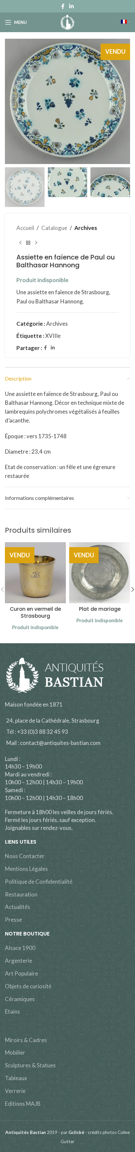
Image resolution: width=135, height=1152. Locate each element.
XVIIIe (53, 335)
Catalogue (54, 227)
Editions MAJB (23, 1103)
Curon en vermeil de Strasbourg (35, 612)
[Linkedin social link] (71, 6)
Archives (85, 227)
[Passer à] (125, 22)
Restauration (21, 894)
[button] (11, 101)
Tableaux (16, 1078)
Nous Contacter (25, 856)
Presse (13, 919)
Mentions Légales (26, 868)
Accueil (25, 227)
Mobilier (15, 1052)
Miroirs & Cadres (26, 1040)
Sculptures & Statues (30, 1065)
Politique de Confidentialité (38, 881)
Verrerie (15, 1090)
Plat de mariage (100, 609)
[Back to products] (28, 243)
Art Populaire (21, 973)
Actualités (17, 906)
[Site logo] (67, 21)
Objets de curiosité (28, 986)
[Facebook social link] (63, 6)
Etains (12, 1011)
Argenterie (18, 960)
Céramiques (20, 999)
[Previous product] (20, 243)
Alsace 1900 (20, 947)
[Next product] (36, 243)
